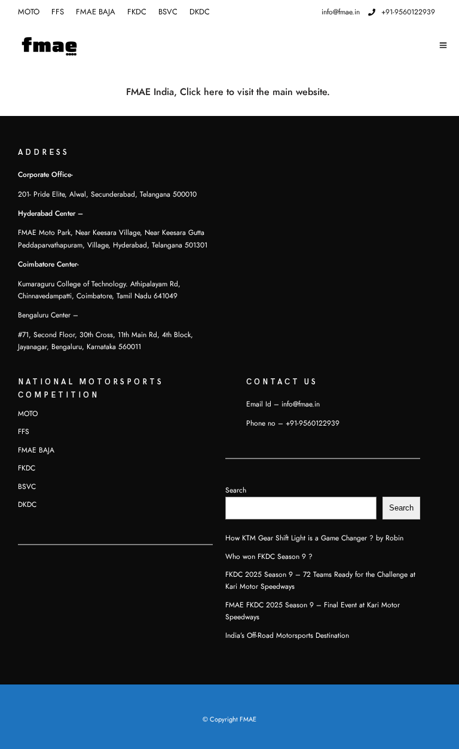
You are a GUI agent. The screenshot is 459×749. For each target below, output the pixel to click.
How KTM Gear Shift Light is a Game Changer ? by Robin (314, 538)
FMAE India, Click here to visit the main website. (229, 92)
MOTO (28, 12)
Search (235, 490)
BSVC (168, 12)
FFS (57, 12)
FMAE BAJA (95, 12)
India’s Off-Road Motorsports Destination (287, 635)
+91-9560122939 (408, 12)
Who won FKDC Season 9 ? (269, 556)
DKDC (199, 12)
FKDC (136, 12)
